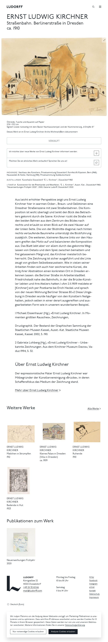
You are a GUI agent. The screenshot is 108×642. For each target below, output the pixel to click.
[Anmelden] (96, 153)
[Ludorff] (15, 6)
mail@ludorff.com (32, 591)
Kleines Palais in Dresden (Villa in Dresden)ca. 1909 (53, 457)
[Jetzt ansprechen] (96, 162)
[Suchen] (93, 6)
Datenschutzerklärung (75, 625)
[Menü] (100, 6)
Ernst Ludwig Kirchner (47, 17)
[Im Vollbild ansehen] (104, 40)
